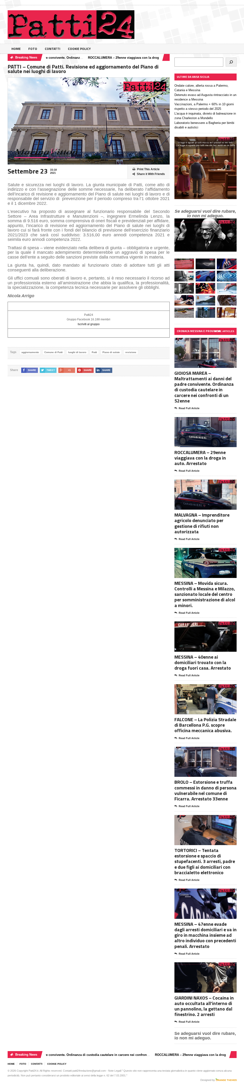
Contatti (52, 48)
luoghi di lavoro (77, 352)
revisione (130, 352)
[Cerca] (231, 62)
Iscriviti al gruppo (89, 324)
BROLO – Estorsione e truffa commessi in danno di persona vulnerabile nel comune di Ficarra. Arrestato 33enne (205, 790)
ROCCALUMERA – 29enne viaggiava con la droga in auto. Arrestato (115, 57)
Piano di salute (111, 352)
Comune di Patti (53, 352)
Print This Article (148, 169)
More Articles (224, 331)
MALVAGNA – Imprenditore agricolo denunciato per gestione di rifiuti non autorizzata (201, 523)
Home (16, 48)
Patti (94, 352)
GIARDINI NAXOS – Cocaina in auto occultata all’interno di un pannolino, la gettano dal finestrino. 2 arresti (204, 1006)
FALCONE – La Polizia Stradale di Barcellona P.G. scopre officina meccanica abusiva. (205, 725)
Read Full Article (189, 408)
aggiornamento (30, 352)
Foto (32, 48)
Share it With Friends (151, 174)
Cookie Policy (79, 48)
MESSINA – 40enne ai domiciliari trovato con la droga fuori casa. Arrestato (202, 662)
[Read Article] (211, 342)
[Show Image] (199, 342)
